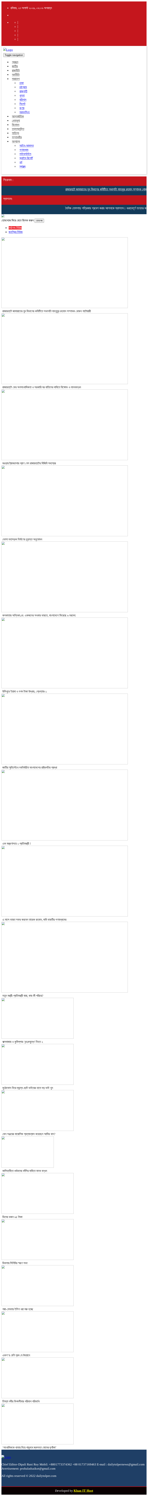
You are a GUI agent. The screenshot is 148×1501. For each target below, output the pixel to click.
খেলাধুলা (16, 120)
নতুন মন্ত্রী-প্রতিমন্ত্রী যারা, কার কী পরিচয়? (22, 995)
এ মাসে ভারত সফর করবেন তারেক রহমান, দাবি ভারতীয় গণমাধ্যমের (34, 919)
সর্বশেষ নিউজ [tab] (15, 228)
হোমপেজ (39, 220)
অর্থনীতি (15, 74)
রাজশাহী (23, 91)
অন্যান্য (16, 141)
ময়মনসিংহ (24, 112)
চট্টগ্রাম (23, 87)
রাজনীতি (16, 70)
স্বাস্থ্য (22, 166)
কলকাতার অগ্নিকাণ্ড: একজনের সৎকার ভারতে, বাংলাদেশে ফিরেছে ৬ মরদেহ (39, 615)
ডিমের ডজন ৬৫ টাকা (12, 1217)
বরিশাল (22, 99)
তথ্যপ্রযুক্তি (18, 129)
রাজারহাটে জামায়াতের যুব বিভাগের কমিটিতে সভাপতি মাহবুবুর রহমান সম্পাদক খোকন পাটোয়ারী (46, 311)
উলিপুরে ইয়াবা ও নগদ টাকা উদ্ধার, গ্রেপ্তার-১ (24, 691)
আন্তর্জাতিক (18, 116)
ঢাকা (21, 83)
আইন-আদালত (26, 145)
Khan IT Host (83, 1490)
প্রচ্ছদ (15, 62)
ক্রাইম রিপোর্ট (26, 158)
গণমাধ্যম (23, 150)
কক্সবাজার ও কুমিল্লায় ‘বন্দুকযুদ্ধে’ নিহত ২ (22, 1042)
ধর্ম (20, 162)
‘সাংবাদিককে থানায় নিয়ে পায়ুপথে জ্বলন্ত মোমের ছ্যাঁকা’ (29, 1447)
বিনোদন (15, 125)
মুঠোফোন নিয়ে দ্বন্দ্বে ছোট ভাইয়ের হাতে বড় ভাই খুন (27, 1088)
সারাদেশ (16, 79)
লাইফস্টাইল (25, 154)
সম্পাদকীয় (17, 137)
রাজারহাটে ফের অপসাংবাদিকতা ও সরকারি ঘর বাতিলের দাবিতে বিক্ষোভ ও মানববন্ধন (41, 387)
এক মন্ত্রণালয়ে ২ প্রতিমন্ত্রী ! (16, 843)
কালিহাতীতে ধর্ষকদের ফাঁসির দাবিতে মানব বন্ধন (24, 1171)
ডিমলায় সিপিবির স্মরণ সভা (14, 1263)
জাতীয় (15, 66)
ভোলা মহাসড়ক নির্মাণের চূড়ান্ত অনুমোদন (22, 539)
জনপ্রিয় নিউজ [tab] (16, 232)
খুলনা (22, 95)
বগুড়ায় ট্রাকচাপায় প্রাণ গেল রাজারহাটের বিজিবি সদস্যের (29, 463)
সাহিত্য (15, 133)
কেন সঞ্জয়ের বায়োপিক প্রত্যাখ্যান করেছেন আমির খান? (28, 1134)
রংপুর (21, 108)
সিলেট (22, 104)
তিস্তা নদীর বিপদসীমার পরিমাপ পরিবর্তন (21, 1401)
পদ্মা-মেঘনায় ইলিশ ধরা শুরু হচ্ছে (17, 1309)
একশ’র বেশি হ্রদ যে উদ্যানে (16, 1355)
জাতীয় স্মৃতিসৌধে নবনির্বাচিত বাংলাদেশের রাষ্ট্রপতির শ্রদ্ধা (29, 767)
